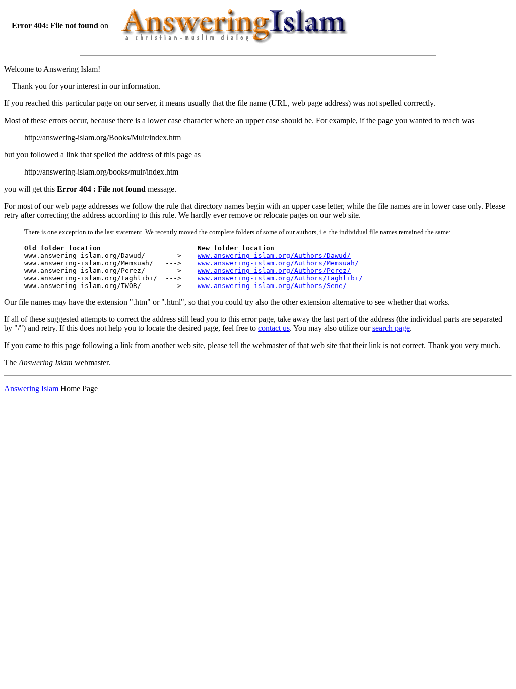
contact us (274, 328)
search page (391, 328)
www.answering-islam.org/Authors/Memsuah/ (278, 263)
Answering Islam (31, 388)
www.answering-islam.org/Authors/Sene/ (272, 286)
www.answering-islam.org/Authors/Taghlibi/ (280, 278)
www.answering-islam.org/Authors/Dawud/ (274, 255)
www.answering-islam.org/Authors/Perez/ (274, 270)
